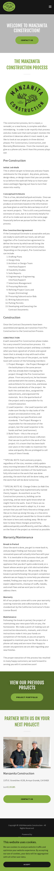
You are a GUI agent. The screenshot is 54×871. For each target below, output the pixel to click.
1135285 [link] (11, 787)
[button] (50, 6)
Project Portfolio (27, 697)
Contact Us (27, 40)
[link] (9, 6)
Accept (27, 864)
